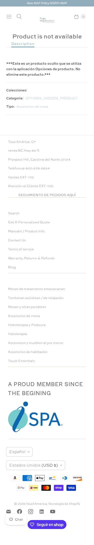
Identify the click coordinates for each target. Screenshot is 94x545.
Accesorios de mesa (32, 106)
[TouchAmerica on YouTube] (55, 511)
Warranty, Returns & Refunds (31, 258)
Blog (12, 267)
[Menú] (9, 16)
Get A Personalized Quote (29, 222)
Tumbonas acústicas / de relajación (36, 298)
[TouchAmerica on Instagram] (33, 511)
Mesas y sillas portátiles (27, 307)
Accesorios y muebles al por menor (35, 343)
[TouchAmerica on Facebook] (22, 511)
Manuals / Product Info (26, 231)
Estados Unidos (33, 465)
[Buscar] (19, 16)
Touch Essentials (21, 361)
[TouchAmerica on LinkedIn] (44, 511)
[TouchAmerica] (47, 19)
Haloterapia (17, 334)
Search (14, 213)
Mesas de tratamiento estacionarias (36, 289)
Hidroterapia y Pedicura (27, 325)
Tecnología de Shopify (64, 504)
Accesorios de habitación (28, 352)
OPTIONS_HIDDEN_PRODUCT (51, 98)
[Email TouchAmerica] (11, 511)
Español (17, 451)
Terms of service (21, 249)
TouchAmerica (36, 504)
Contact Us (17, 240)
